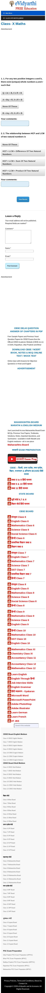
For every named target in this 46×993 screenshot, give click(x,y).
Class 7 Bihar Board (9, 803)
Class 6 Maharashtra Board (11, 861)
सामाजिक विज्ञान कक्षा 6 (21, 542)
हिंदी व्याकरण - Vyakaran (22, 691)
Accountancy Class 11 (23, 658)
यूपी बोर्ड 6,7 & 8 (18, 499)
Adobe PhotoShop (21, 704)
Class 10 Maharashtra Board (12, 875)
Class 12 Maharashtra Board (12, 882)
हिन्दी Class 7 (17, 578)
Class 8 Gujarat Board (10, 929)
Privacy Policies (10, 981)
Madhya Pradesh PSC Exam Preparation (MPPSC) (19, 962)
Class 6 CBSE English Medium (12, 738)
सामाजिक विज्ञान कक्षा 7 (21, 574)
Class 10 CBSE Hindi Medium (12, 781)
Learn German (19, 712)
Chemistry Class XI (22, 653)
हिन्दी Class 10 (18, 630)
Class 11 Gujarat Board (10, 940)
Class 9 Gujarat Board (10, 933)
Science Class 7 (20, 565)
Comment (9, 229)
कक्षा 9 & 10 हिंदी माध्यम (21, 484)
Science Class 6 (20, 529)
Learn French (18, 716)
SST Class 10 (18, 639)
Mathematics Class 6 (22, 525)
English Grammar (21, 687)
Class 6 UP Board (8, 828)
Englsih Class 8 (20, 588)
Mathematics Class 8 (22, 593)
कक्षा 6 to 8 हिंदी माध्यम (21, 479)
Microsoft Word (19, 695)
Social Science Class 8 (23, 601)
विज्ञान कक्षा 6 (17, 546)
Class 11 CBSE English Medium (13, 756)
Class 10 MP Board (9, 904)
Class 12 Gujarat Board (10, 944)
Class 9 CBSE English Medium (12, 749)
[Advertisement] (23, 53)
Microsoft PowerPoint (23, 699)
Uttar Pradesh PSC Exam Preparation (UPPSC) (18, 955)
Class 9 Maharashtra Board (11, 872)
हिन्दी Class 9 (17, 611)
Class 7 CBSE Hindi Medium (12, 771)
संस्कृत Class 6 (18, 517)
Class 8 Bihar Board (9, 807)
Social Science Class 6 (23, 534)
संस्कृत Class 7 (18, 552)
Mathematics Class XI (23, 649)
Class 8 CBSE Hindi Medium (12, 774)
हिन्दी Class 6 (17, 538)
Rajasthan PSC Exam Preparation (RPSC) (16, 966)
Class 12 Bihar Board (9, 821)
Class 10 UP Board (9, 843)
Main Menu (9, 13)
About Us (38, 981)
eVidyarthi (22, 986)
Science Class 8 (20, 597)
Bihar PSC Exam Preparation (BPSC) (14, 958)
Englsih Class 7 (20, 557)
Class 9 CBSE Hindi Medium (12, 778)
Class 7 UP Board (8, 832)
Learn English (19, 674)
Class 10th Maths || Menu (14, 18)
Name (8, 248)
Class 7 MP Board (8, 893)
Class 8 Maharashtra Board (11, 868)
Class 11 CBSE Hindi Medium (12, 785)
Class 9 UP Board (8, 839)
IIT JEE (15, 721)
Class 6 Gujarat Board (10, 922)
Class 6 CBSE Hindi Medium (12, 767)
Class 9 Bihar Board (9, 810)
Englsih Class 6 (20, 521)
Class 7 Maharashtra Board (11, 864)
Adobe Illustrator (20, 708)
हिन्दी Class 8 (17, 605)
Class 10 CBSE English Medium (13, 753)
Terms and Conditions (25, 981)
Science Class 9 (20, 620)
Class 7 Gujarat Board (10, 926)
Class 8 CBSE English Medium (12, 745)
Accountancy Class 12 (23, 664)
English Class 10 (20, 643)
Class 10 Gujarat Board (10, 937)
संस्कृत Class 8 (18, 584)
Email (8, 256)
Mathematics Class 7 (22, 561)
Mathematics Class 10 (23, 634)
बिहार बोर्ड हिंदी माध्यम (20, 503)
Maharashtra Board (18, 444)
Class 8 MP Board (8, 897)
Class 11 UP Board (9, 846)
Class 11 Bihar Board (9, 817)
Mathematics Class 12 (23, 668)
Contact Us (23, 983)
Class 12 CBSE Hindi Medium (12, 789)
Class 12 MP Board (9, 911)
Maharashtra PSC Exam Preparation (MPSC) (17, 969)
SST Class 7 (18, 569)
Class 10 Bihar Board (9, 814)
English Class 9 (20, 624)
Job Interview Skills (22, 683)
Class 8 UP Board (8, 835)
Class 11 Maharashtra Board (12, 879)
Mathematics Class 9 (22, 616)
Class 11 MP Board (9, 908)
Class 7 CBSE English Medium (12, 742)
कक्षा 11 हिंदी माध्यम (19, 488)
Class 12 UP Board (9, 850)
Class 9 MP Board (8, 900)
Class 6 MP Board (8, 890)
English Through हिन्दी (23, 678)
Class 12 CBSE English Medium (13, 760)
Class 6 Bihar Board (9, 799)
